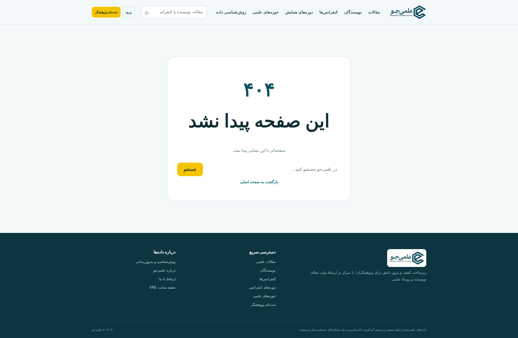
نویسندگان (353, 12)
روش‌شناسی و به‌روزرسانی (156, 262)
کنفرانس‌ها (328, 12)
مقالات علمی (266, 262)
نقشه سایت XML (162, 287)
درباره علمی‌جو (164, 270)
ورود (128, 12)
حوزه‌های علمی (266, 12)
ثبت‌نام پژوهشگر (106, 12)
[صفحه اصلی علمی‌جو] (407, 12)
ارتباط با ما (167, 279)
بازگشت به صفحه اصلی (259, 182)
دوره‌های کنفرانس (262, 287)
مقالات (374, 12)
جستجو (190, 169)
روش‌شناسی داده (231, 12)
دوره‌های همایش (299, 12)
